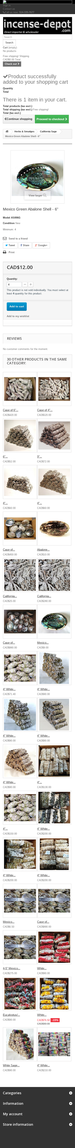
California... (10, 596)
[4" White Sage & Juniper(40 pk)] (54, 668)
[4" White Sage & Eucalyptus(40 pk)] (20, 715)
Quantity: (12, 278)
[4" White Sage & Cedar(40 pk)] (54, 715)
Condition (9, 223)
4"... (5, 503)
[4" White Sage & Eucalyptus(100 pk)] (54, 808)
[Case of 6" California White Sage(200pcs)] (20, 389)
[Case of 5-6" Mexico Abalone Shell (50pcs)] (20, 528)
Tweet (11, 245)
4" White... (9, 689)
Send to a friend (18, 238)
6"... (5, 456)
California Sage (48, 131)
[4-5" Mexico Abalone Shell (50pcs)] (20, 947)
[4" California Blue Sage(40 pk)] (54, 482)
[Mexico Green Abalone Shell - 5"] (54, 622)
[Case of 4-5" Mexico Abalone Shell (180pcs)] (54, 901)
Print (11, 252)
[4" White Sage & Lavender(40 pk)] (20, 761)
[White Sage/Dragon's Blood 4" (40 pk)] (54, 947)
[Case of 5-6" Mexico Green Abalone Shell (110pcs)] (20, 622)
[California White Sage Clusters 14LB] (54, 575)
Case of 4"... (44, 410)
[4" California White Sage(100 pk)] (54, 761)
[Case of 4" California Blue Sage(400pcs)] (54, 389)
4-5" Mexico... (11, 968)
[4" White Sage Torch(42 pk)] (20, 668)
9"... (39, 456)
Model (6, 217)
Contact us (9, 8)
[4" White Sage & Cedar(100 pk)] (20, 854)
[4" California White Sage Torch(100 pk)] (20, 808)
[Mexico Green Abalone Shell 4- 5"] (20, 901)
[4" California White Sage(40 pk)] (20, 482)
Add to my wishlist (18, 316)
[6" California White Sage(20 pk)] (20, 435)
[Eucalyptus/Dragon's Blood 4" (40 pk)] (20, 994)
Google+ (42, 245)
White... (42, 968)
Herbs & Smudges (24, 131)
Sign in (7, 5)
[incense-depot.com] (37, 26)
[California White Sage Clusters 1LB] (20, 575)
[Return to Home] (7, 131)
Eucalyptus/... (11, 1014)
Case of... (9, 549)
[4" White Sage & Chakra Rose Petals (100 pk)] (54, 1044)
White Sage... (11, 1065)
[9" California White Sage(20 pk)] (54, 435)
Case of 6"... (10, 410)
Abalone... (43, 549)
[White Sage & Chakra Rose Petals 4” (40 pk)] (20, 1044)
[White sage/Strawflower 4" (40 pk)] (54, 994)
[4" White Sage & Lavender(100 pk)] (54, 854)
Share (25, 245)
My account (12, 1114)
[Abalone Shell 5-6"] (54, 528)
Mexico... (43, 642)
